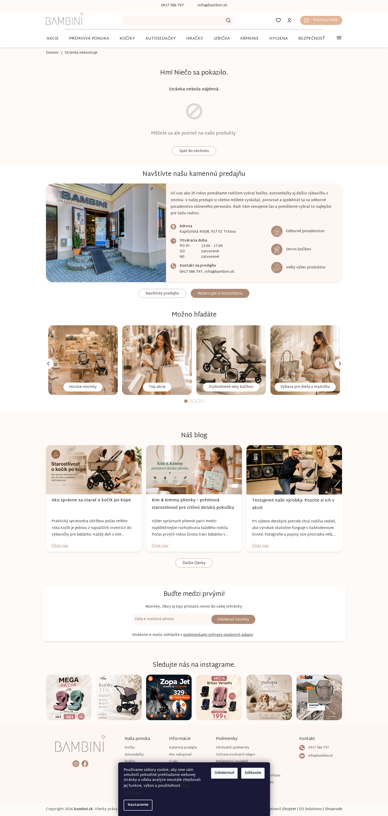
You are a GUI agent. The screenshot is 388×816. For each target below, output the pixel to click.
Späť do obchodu (194, 151)
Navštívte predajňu (162, 293)
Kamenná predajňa (183, 748)
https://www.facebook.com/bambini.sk (85, 763)
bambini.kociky (75, 763)
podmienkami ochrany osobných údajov (218, 635)
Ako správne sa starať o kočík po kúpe (91, 500)
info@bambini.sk (219, 272)
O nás (173, 761)
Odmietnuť (224, 773)
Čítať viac (60, 546)
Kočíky (130, 748)
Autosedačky (134, 755)
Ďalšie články (194, 563)
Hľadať (228, 20)
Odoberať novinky (233, 619)
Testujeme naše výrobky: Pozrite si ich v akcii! (293, 504)
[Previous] (48, 363)
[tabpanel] (83, 360)
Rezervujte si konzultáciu (220, 293)
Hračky (130, 761)
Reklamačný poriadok (232, 761)
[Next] (340, 363)
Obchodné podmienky (232, 748)
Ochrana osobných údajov (235, 755)
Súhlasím (253, 773)
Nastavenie (138, 805)
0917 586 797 (191, 272)
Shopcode (333, 809)
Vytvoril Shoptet (281, 809)
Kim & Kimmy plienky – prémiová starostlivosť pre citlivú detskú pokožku (193, 504)
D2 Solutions (310, 809)
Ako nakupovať (180, 755)
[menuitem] (52, 38)
